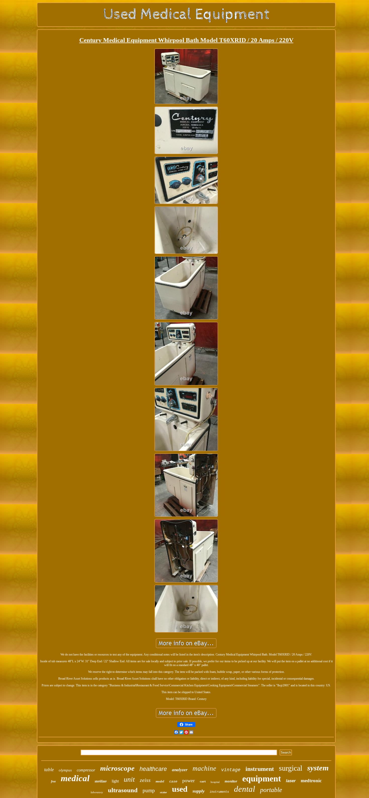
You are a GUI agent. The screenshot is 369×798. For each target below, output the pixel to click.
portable (271, 789)
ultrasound (123, 790)
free (53, 781)
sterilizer (101, 781)
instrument (259, 769)
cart (203, 781)
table (49, 769)
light (115, 781)
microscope (117, 768)
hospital (215, 781)
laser (291, 780)
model (160, 781)
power (188, 780)
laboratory (97, 792)
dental (244, 788)
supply (199, 790)
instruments (219, 792)
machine (204, 768)
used (180, 788)
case (173, 781)
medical (75, 778)
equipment (261, 778)
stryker (163, 792)
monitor (231, 781)
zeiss (145, 780)
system (318, 767)
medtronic (311, 780)
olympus (65, 770)
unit (129, 779)
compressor (86, 770)
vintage (230, 769)
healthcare (153, 769)
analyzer (180, 769)
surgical (290, 768)
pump (149, 790)
